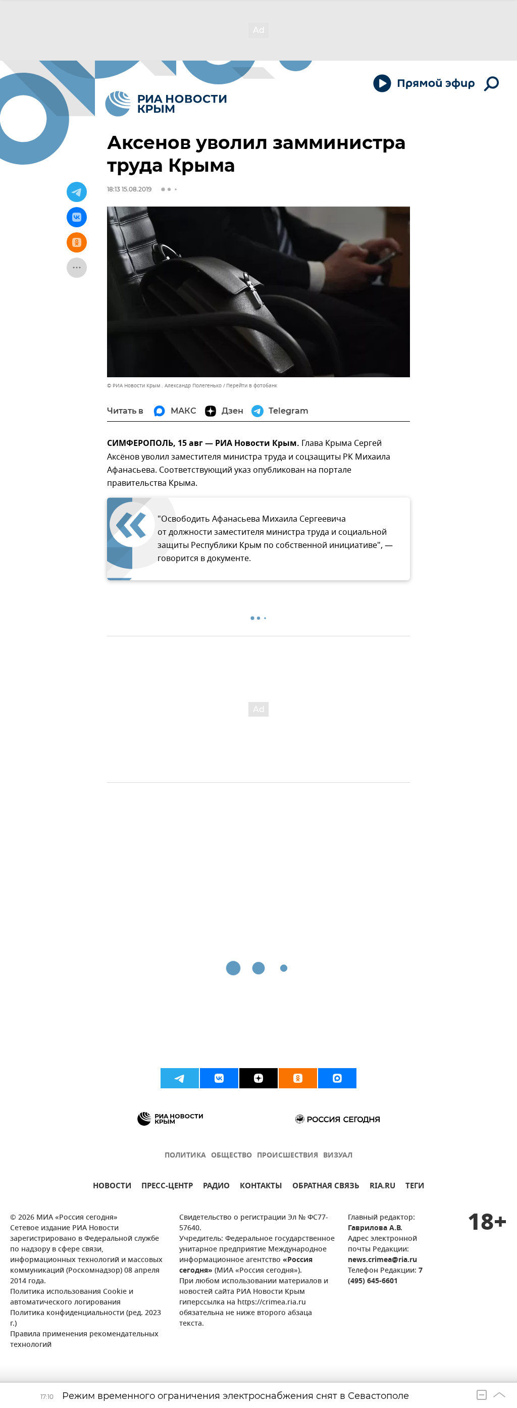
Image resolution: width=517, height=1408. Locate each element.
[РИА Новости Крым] (166, 104)
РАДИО (216, 1187)
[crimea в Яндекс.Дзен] (258, 1078)
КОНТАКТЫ (261, 1187)
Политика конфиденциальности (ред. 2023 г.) (85, 1319)
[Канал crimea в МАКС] (337, 1078)
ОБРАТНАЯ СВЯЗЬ (325, 1187)
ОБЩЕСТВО (231, 1156)
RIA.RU (382, 1187)
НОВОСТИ (112, 1187)
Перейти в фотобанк (251, 385)
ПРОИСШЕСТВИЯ (287, 1156)
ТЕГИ (414, 1187)
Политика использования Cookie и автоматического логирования (71, 1297)
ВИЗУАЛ (337, 1156)
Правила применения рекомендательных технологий (84, 1340)
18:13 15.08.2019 (129, 189)
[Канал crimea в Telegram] (180, 1078)
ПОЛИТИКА (185, 1156)
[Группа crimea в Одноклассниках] (298, 1078)
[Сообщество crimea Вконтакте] (219, 1078)
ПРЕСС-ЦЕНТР (167, 1187)
